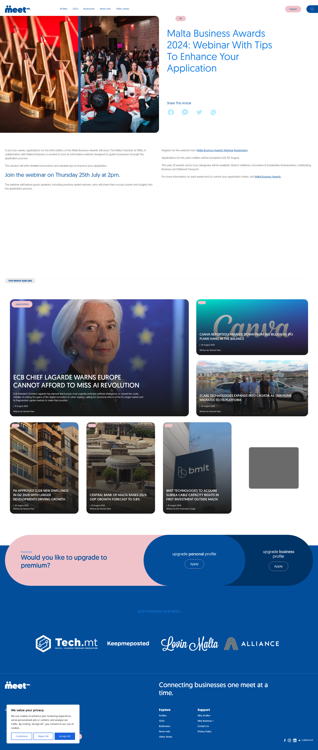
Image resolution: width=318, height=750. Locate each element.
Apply (194, 564)
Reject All (43, 736)
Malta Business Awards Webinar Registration (222, 150)
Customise (21, 736)
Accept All (64, 736)
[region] (43, 724)
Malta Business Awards (268, 177)
